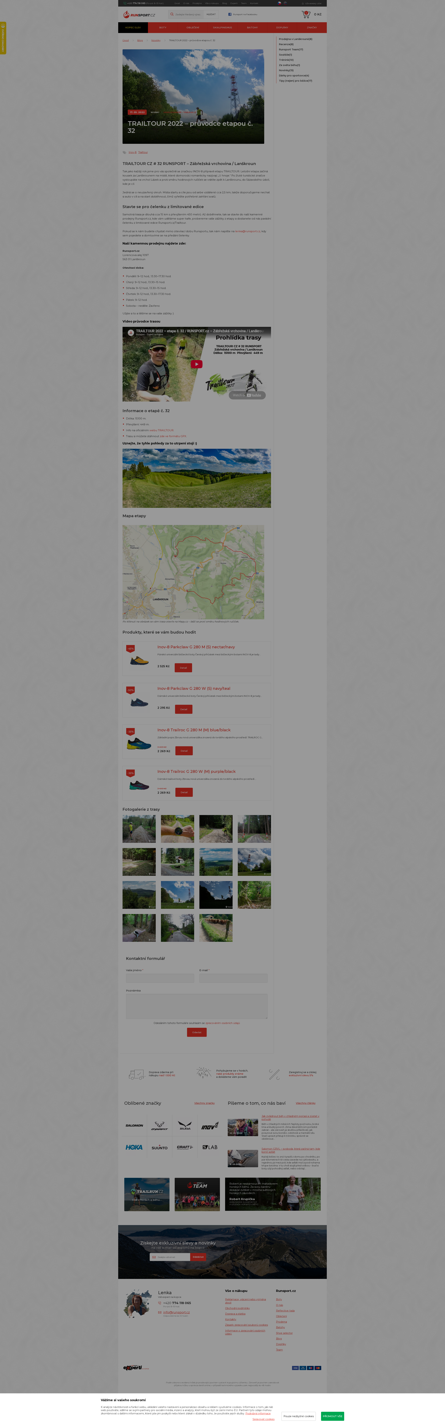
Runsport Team (291, 49)
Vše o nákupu (212, 3)
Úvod (177, 3)
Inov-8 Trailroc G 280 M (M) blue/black (194, 730)
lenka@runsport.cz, (248, 231)
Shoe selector (284, 1333)
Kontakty (230, 1319)
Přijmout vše (332, 1416)
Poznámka (133, 990)
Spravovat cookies (263, 1419)
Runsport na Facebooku (245, 14)
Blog (224, 3)
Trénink (286, 59)
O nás (186, 3)
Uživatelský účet (313, 3)
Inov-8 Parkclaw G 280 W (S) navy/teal (193, 688)
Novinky (155, 40)
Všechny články (305, 1103)
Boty (162, 27)
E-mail (203, 970)
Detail (183, 667)
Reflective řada (285, 1310)
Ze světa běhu (289, 65)
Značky (312, 27)
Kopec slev (133, 27)
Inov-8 (133, 152)
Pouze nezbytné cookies (299, 1416)
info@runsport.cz (176, 1312)
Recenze (286, 44)
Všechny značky (204, 1103)
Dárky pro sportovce (294, 75)
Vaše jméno (134, 970)
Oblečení (193, 27)
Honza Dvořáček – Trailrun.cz (180, 112)
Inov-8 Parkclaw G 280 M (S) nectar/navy (196, 647)
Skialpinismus (222, 27)
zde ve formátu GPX (173, 436)
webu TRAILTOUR (161, 430)
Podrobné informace (258, 1413)
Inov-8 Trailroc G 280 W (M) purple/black (196, 771)
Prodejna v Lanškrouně (295, 39)
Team (244, 3)
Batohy (252, 27)
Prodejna (197, 3)
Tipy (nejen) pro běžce (295, 80)
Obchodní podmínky (237, 1308)
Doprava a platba (235, 1313)
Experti (234, 3)
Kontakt (254, 3)
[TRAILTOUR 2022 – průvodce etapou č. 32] (139, 829)
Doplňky (282, 27)
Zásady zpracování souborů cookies (246, 1324)
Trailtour (143, 152)
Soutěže (285, 54)
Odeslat (196, 1032)
